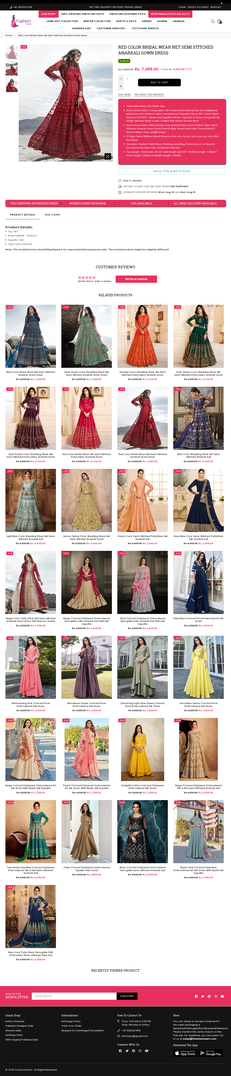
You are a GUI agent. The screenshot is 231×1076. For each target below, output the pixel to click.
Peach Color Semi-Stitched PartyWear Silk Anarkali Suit (143, 537)
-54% (121, 307)
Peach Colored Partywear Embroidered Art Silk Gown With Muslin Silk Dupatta (86, 787)
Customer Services (111, 28)
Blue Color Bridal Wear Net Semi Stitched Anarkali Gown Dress (30, 373)
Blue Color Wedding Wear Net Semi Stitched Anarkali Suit (198, 455)
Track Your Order (71, 1026)
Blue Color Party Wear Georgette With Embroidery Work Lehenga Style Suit (30, 954)
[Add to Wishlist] (52, 320)
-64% (10, 720)
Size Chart (53, 214)
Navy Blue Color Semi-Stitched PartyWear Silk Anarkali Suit (198, 537)
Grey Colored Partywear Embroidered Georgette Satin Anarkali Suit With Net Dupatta (142, 621)
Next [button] (108, 102)
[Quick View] (52, 313)
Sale (23, 46)
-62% (177, 553)
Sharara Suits (13, 1030)
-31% (65, 389)
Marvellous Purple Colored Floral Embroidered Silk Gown (86, 704)
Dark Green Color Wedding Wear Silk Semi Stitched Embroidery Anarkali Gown (198, 373)
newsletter (17, 996)
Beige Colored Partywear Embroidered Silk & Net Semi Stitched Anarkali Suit (198, 787)
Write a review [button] (136, 279)
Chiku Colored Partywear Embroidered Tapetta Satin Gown (87, 869)
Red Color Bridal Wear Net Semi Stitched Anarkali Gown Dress (143, 455)
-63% (122, 720)
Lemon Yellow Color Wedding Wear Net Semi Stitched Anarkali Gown (86, 537)
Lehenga (179, 21)
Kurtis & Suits (126, 21)
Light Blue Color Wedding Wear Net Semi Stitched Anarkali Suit (30, 537)
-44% (177, 471)
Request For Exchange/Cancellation (82, 1030)
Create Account (198, 7)
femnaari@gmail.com (135, 1036)
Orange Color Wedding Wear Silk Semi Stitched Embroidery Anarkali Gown (142, 373)
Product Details (22, 214)
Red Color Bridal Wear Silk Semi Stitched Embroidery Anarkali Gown (87, 455)
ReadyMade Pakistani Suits (170, 14)
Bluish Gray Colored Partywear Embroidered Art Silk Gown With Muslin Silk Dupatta (199, 870)
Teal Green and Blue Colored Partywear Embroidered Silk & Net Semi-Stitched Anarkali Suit (31, 870)
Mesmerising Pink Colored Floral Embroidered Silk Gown (31, 704)
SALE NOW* (48, 14)
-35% (177, 389)
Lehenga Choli (13, 1035)
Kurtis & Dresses (14, 1021)
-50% (122, 471)
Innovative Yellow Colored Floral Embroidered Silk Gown (198, 704)
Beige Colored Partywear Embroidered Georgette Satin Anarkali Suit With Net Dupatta (86, 621)
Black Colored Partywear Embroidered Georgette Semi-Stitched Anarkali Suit (143, 869)
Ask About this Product (149, 94)
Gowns (162, 21)
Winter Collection (97, 21)
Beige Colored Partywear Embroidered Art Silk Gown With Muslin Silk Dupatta (30, 787)
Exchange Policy (70, 1021)
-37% (9, 307)
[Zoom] (107, 156)
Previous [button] (23, 102)
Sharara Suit (81, 28)
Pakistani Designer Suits (128, 14)
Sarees (147, 21)
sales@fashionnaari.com (199, 1038)
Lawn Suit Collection (62, 21)
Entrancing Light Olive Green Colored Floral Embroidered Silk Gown (142, 704)
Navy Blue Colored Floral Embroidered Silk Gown (199, 620)
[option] (66, 103)
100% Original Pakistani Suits (82, 14)
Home (8, 35)
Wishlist (215, 7)
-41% (9, 887)
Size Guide (124, 94)
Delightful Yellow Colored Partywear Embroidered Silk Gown (142, 787)
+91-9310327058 (131, 1030)
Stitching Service (145, 28)
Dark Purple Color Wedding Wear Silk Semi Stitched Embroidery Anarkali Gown (30, 455)
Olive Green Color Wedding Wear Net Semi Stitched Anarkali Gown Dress (86, 373)
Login (182, 7)
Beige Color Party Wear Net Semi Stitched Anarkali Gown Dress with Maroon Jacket (31, 620)
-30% (66, 553)
